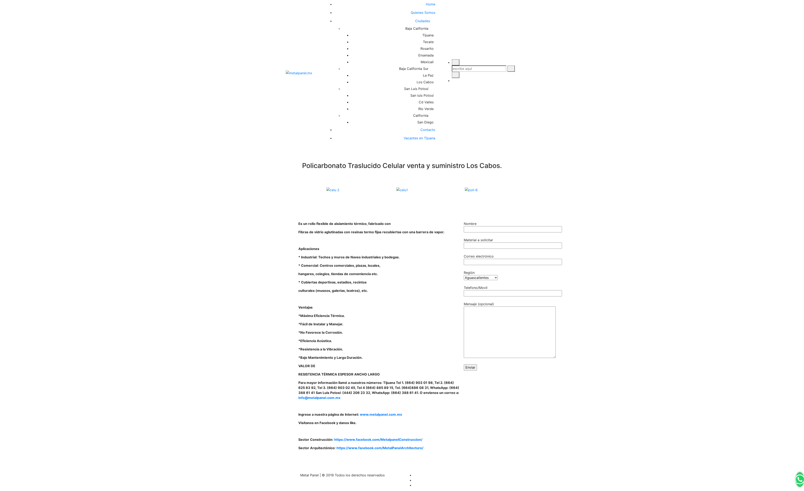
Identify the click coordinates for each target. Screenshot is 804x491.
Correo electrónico (479, 256)
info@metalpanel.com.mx (319, 398)
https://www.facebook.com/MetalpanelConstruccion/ (378, 439)
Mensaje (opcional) (479, 304)
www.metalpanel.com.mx (381, 414)
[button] (302, 189)
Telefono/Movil (475, 288)
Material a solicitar (478, 240)
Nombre (470, 224)
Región (469, 272)
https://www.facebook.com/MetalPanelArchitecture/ (379, 448)
